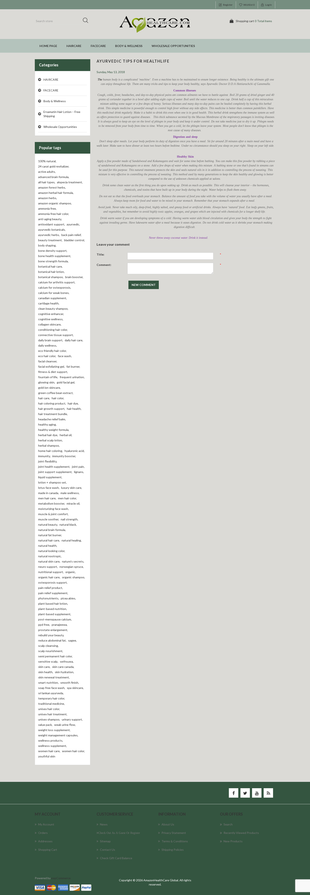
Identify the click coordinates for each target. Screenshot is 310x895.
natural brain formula (52, 530)
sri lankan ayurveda (51, 693)
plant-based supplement (54, 614)
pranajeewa (59, 624)
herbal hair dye (48, 435)
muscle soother (48, 519)
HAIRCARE (73, 46)
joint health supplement (54, 466)
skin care (44, 667)
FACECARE (98, 46)
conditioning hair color (53, 329)
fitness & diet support (53, 372)
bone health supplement (54, 256)
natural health (47, 545)
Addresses (45, 841)
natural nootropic (50, 556)
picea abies (68, 598)
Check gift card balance (116, 858)
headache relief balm (52, 419)
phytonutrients (48, 598)
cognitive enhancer (51, 314)
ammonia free (47, 208)
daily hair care (74, 340)
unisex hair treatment (52, 714)
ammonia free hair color (53, 214)
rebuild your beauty (51, 635)
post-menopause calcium (55, 619)
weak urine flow (65, 724)
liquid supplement (50, 477)
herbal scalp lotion (50, 440)
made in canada (48, 493)
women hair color (73, 751)
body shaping (47, 245)
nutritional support (51, 572)
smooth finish (69, 682)
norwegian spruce (71, 566)
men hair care (47, 498)
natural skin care (49, 561)
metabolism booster (51, 503)
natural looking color (51, 551)
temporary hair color (51, 698)
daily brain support (50, 340)
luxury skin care (71, 487)
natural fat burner (50, 535)
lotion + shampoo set (52, 482)
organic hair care (49, 577)
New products (233, 841)
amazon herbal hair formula (56, 192)
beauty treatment (50, 240)
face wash (65, 356)
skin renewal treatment (54, 677)
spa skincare (75, 688)
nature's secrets (73, 561)
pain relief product (50, 588)
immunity (44, 456)
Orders (43, 833)
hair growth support (51, 408)
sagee (72, 640)
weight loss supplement (54, 730)
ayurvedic (73, 224)
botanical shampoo (50, 277)
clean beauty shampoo (53, 308)
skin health (45, 672)
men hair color (67, 498)
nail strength (69, 519)
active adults (47, 171)
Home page (48, 46)
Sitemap (105, 841)
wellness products (50, 740)
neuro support (48, 566)
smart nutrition (48, 682)
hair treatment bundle (53, 414)
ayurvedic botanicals (52, 229)
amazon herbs (47, 198)
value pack (45, 724)
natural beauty (48, 524)
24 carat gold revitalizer (53, 166)
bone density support (52, 250)
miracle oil (73, 503)
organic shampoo (73, 577)
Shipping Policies (173, 849)
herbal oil (66, 435)
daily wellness (47, 345)
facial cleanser (47, 361)
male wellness (70, 493)
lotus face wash (48, 487)
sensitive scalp (48, 661)
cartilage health (48, 303)
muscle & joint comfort (53, 514)
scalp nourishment (50, 651)
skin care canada (63, 667)
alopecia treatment (70, 182)
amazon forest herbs (52, 187)
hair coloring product (52, 403)
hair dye (73, 403)
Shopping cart (47, 849)
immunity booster (64, 456)
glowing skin (46, 382)
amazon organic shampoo (55, 203)
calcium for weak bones (53, 293)
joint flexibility (47, 461)
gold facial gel (66, 382)
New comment (144, 285)
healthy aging (47, 424)
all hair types (46, 182)
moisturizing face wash (53, 508)
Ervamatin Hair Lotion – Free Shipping (61, 114)
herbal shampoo (49, 445)
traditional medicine (51, 703)
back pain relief (71, 235)
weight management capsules (58, 735)
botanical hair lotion (51, 271)
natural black (68, 524)
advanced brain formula (53, 177)
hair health (74, 408)
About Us (168, 824)
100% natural (47, 161)
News (104, 824)
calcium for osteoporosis (54, 287)
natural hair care (49, 540)
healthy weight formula (53, 429)
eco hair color (47, 356)
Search (87, 21)
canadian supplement (52, 298)
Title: (100, 254)
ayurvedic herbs (49, 235)
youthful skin (46, 756)
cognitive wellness (50, 319)
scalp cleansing (48, 645)
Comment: (104, 265)
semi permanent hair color (55, 656)
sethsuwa (67, 661)
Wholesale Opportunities (173, 46)
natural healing (72, 540)
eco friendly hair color (52, 350)
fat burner (73, 366)
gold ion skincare (49, 387)
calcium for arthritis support (56, 282)
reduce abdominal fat (52, 640)
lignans (79, 472)
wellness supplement (52, 746)
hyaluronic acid (75, 451)
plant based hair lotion (53, 603)
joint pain (78, 466)
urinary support (72, 719)
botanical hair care (50, 266)
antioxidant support (51, 224)
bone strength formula (53, 261)
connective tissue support (56, 335)
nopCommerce (61, 878)
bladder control (74, 240)
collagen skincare (49, 324)
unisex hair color (49, 709)
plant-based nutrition (52, 609)
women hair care (49, 751)
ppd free (44, 624)
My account (46, 824)
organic (70, 572)
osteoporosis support (52, 582)
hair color (58, 398)
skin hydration (64, 672)
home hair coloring (50, 451)
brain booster (74, 277)
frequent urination (72, 377)
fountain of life (48, 377)
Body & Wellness (128, 46)
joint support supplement (55, 472)
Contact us (107, 849)
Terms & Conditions (175, 841)
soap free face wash (51, 688)
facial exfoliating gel (51, 366)
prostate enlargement (53, 630)
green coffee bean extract (55, 393)
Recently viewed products (241, 833)
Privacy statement (174, 833)
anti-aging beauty (50, 219)
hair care (44, 398)
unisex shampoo (49, 719)
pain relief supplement (53, 593)
